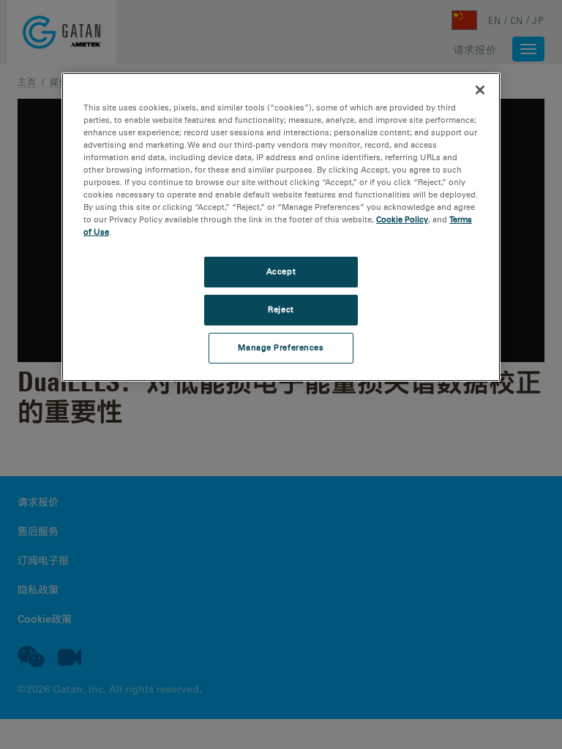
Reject (280, 309)
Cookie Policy (402, 219)
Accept (281, 271)
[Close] (480, 90)
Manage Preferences (280, 347)
